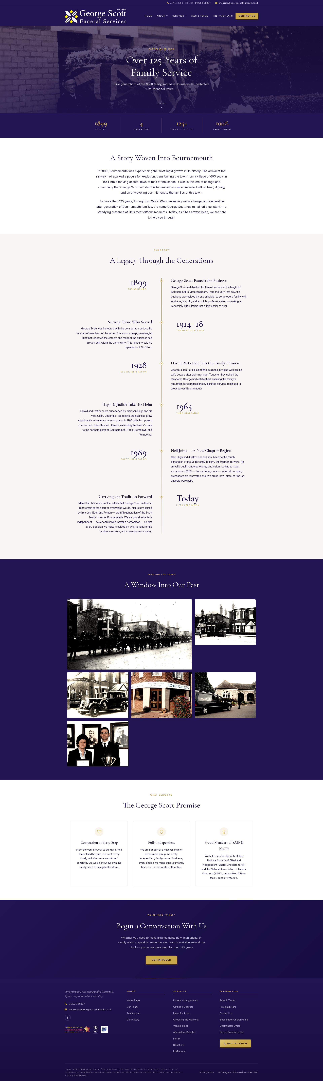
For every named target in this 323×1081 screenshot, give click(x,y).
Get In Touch (237, 1043)
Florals (177, 1038)
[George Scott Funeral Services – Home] (95, 16)
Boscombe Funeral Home (234, 1019)
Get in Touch (161, 959)
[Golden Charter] (77, 1029)
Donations (179, 1045)
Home (148, 16)
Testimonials (133, 1013)
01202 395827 (190, 3)
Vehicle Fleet (180, 1025)
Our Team (132, 1006)
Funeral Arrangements (185, 1000)
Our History (133, 1019)
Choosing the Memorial (186, 1019)
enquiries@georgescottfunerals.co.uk (238, 3)
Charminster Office (230, 1025)
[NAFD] (96, 1029)
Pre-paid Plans (223, 16)
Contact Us (247, 16)
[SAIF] (104, 1029)
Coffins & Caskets (183, 1006)
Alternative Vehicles (184, 1032)
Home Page (133, 1000)
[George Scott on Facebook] (68, 1018)
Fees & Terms (199, 16)
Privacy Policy (207, 1072)
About (161, 16)
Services (178, 16)
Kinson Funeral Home (231, 1032)
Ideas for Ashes (182, 1013)
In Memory (179, 1051)
